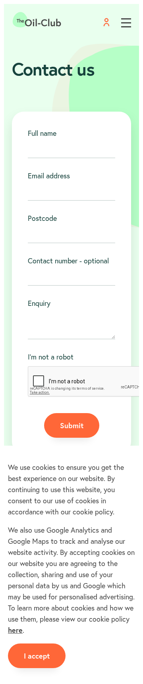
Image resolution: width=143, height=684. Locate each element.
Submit (71, 425)
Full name (42, 133)
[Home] (37, 20)
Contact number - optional (68, 260)
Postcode (42, 218)
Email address (49, 175)
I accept (37, 656)
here (15, 630)
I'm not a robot (50, 356)
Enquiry (39, 303)
